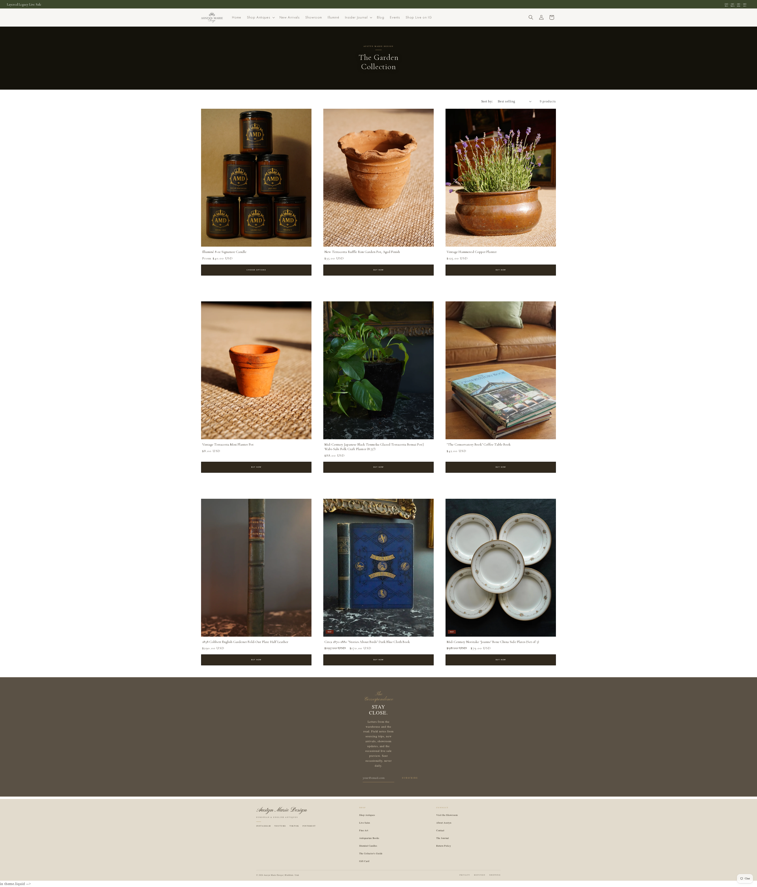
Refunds (479, 875)
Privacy (465, 875)
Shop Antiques (367, 814)
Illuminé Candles (368, 845)
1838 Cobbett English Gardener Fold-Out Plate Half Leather (245, 642)
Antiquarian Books (369, 838)
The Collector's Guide (370, 853)
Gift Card (364, 861)
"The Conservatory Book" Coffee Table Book (479, 444)
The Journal (442, 838)
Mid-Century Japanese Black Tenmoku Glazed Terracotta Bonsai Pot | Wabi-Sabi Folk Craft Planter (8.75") (373, 446)
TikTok (294, 826)
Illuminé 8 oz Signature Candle (224, 252)
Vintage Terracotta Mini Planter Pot (228, 444)
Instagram (263, 826)
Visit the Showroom (447, 814)
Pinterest (309, 826)
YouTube (280, 826)
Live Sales (364, 822)
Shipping (495, 875)
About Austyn (443, 822)
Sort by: (487, 101)
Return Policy (443, 845)
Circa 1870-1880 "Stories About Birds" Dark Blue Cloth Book (367, 642)
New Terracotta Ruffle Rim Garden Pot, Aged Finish (362, 252)
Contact (440, 830)
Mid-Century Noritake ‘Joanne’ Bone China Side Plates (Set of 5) (493, 642)
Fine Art (363, 830)
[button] (260, 17)
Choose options (256, 269)
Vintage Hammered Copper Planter (472, 252)
